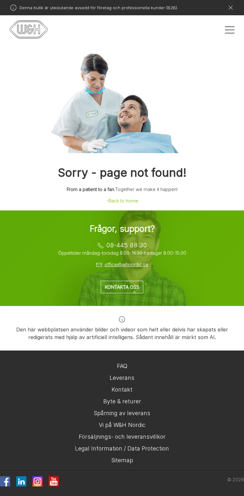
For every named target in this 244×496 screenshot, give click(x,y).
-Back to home (122, 201)
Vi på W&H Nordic (122, 425)
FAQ (122, 366)
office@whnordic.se (126, 264)
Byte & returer (122, 401)
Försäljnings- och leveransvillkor (122, 436)
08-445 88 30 (126, 245)
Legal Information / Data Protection (122, 448)
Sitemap (122, 460)
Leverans (122, 377)
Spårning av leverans (122, 413)
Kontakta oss (122, 287)
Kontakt (122, 389)
